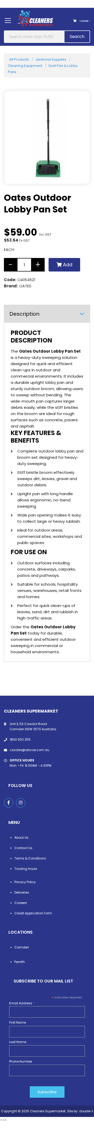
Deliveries (21, 892)
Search (77, 37)
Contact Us (23, 848)
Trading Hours (25, 869)
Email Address (21, 1003)
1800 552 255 (20, 739)
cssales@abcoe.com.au (29, 750)
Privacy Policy (25, 882)
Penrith (19, 962)
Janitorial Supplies (50, 59)
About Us (21, 837)
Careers (20, 903)
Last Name (17, 1042)
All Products (19, 59)
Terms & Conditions (30, 858)
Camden (21, 947)
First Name (17, 1022)
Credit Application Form (33, 913)
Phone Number (20, 1061)
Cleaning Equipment (25, 65)
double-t (86, 1111)
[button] (79, 173)
